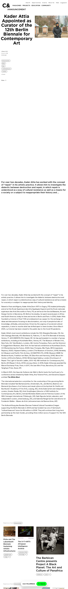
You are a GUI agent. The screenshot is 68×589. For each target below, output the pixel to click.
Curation (4, 71)
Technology (21, 554)
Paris (3, 66)
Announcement (5, 60)
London (46, 574)
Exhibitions (39, 574)
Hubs (57, 2)
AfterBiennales (7, 554)
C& (6, 5)
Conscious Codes (23, 552)
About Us (51, 2)
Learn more (31, 538)
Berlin (3, 63)
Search (28, 2)
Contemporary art (6, 68)
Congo (5, 556)
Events (44, 2)
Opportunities (36, 2)
